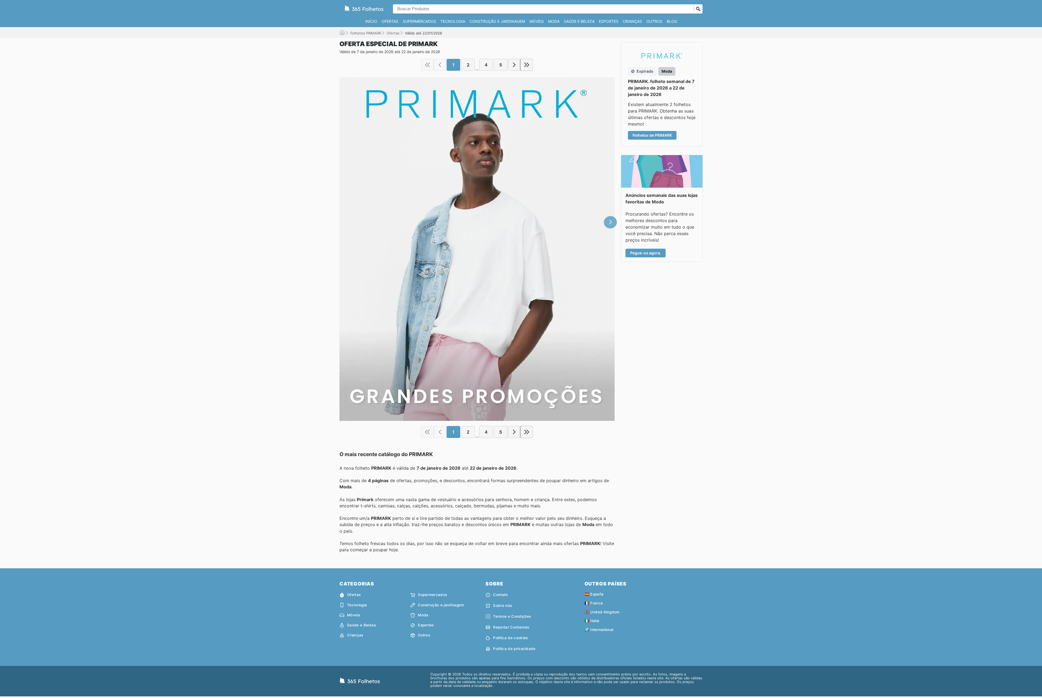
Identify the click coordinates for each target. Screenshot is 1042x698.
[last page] (526, 65)
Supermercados (419, 21)
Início (371, 21)
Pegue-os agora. (645, 253)
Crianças (632, 21)
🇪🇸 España (594, 594)
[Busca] (698, 9)
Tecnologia (452, 21)
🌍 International (599, 629)
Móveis (536, 21)
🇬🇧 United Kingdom (602, 612)
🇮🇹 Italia (591, 621)
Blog (672, 21)
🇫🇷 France (593, 603)
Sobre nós (502, 605)
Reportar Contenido (511, 627)
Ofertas (390, 21)
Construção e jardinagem (497, 21)
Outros (654, 21)
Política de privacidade (514, 648)
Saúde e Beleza (579, 21)
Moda (554, 21)
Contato (500, 595)
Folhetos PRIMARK (365, 33)
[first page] (427, 65)
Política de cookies (510, 638)
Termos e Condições (512, 616)
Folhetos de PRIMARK (652, 135)
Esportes (608, 21)
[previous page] (440, 65)
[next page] (514, 65)
